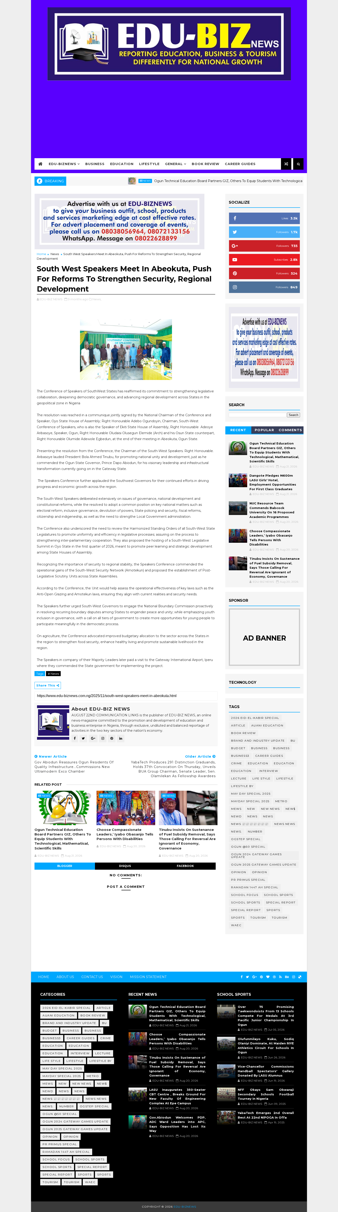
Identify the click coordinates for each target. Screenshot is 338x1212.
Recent (238, 430)
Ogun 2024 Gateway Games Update (256, 855)
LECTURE (239, 778)
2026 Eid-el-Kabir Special (255, 718)
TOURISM (279, 917)
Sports (273, 910)
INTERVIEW (268, 771)
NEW (251, 808)
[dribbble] (274, 977)
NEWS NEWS (284, 824)
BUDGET (238, 748)
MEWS (236, 808)
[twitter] (247, 977)
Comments (290, 430)
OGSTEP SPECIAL (246, 839)
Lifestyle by (242, 786)
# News (53, 673)
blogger (64, 866)
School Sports (278, 895)
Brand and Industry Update (258, 740)
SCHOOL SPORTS (245, 902)
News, (96, 299)
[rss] (280, 977)
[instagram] (293, 977)
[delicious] (299, 977)
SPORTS (238, 917)
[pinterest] (261, 977)
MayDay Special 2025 (250, 801)
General (174, 164)
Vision (116, 977)
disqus (125, 866)
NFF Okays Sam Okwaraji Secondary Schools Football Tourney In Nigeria (266, 1094)
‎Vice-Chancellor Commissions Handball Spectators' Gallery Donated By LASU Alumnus (266, 1071)
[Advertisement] (169, 116)
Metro (281, 801)
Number (255, 831)
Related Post (48, 784)
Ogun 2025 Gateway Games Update (263, 864)
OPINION (259, 872)
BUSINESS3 (240, 755)
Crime (236, 763)
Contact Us (92, 977)
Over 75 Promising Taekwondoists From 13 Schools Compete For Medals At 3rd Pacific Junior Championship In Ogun (266, 1015)
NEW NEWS (270, 808)
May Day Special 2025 (250, 793)
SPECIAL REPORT (246, 910)
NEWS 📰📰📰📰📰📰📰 (250, 824)
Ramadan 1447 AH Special (254, 887)
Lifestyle (149, 164)
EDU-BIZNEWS (62, 164)
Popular (264, 430)
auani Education (267, 725)
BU (293, 740)
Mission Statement (148, 977)
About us (65, 977)
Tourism (258, 917)
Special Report (281, 902)
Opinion (238, 872)
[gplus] (254, 977)
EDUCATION (284, 763)
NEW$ (290, 808)
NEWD (236, 816)
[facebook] (242, 977)
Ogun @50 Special (248, 846)
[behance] (287, 977)
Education (122, 164)
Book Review (205, 164)
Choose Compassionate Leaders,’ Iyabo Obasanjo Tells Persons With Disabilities (125, 834)
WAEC (236, 925)
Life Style (261, 778)
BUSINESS (281, 748)
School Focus (244, 895)
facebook (185, 866)
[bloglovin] (268, 977)
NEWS (268, 816)
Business (95, 164)
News (121, 180)
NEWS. (236, 831)
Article (238, 725)
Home (41, 254)
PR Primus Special (248, 879)
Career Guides (240, 164)
